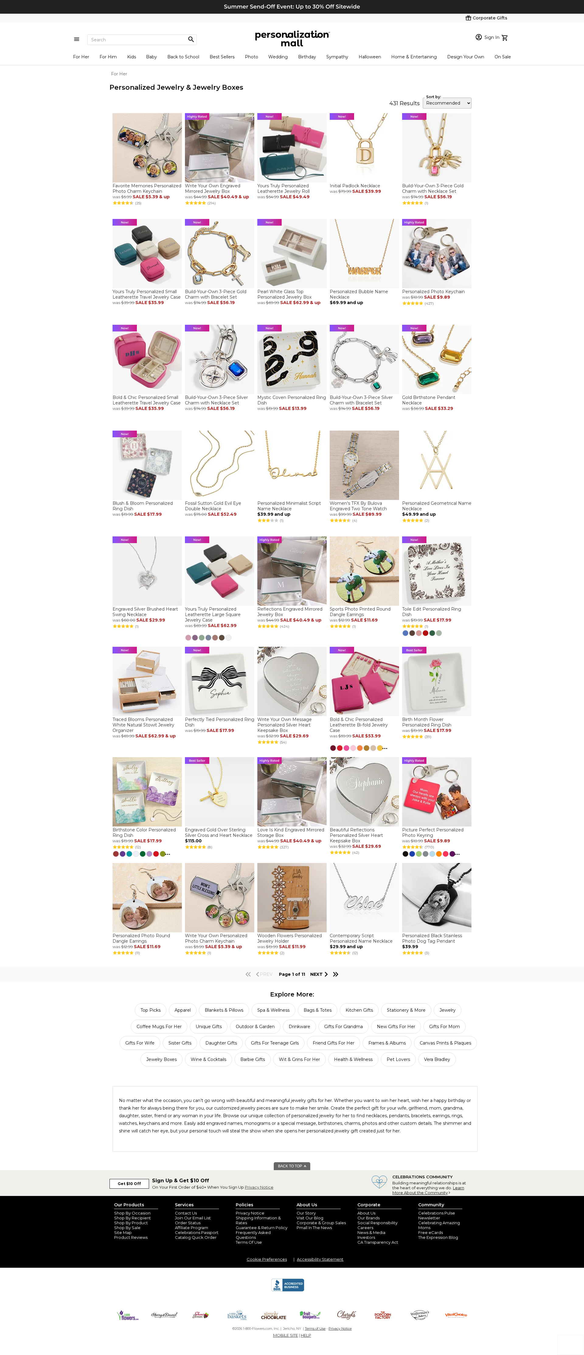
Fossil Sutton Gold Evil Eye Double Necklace (213, 506)
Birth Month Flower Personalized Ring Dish (426, 722)
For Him (108, 57)
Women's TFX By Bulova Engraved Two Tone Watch (358, 506)
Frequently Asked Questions (253, 1235)
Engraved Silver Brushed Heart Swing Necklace (145, 611)
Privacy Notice (259, 1187)
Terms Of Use (249, 1242)
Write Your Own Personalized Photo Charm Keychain (216, 938)
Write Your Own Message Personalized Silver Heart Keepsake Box (284, 725)
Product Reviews (131, 1237)
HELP (306, 1335)
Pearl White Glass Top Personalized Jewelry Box (284, 294)
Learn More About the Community (428, 1190)
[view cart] (505, 37)
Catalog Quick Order (196, 1237)
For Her (81, 57)
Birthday (307, 57)
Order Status (187, 1222)
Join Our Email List (193, 1217)
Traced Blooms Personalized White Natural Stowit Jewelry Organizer (143, 725)
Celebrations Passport (196, 1232)
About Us (366, 1213)
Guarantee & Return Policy (261, 1227)
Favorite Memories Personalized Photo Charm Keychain (147, 188)
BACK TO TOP (290, 1166)
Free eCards (430, 1232)
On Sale (503, 57)
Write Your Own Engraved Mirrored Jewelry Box (212, 188)
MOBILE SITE (285, 1335)
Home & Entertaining (414, 57)
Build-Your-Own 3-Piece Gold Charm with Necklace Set (433, 188)
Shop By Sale (127, 1227)
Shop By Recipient (132, 1217)
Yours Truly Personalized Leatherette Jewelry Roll (283, 188)
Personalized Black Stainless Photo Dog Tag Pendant (432, 938)
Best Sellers (222, 57)
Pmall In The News (314, 1227)
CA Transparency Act (377, 1242)
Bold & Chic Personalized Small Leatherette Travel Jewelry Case (147, 400)
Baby (151, 57)
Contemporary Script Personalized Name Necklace (361, 938)
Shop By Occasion (132, 1213)
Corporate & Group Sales (321, 1222)
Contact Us (186, 1213)
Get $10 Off (129, 1183)
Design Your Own (465, 57)
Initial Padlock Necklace (355, 186)
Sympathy (337, 57)
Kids (131, 57)
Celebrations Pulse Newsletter (436, 1215)
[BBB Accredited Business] (287, 1290)
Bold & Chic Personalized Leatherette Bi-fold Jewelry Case (359, 725)
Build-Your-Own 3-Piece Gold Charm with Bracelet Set (215, 294)
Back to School (183, 57)
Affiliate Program (191, 1227)
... (385, 747)
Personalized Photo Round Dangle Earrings (141, 938)
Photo (251, 57)
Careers (365, 1227)
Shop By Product (131, 1222)
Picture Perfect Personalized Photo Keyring (433, 832)
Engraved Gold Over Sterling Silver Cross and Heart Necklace (218, 832)
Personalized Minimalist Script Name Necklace (289, 506)
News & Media (371, 1232)
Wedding (278, 57)
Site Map (123, 1232)
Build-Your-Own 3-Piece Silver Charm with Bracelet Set (361, 400)
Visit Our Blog (310, 1217)
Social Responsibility (377, 1222)
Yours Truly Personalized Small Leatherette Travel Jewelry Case (147, 294)
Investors (366, 1237)
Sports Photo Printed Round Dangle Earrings (360, 611)
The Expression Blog (438, 1237)
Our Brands (368, 1217)
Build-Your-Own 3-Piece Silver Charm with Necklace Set (216, 400)
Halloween (370, 57)
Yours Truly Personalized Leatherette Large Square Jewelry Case (213, 614)
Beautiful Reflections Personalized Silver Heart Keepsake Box (356, 835)
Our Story (306, 1213)
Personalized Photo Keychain (433, 291)
